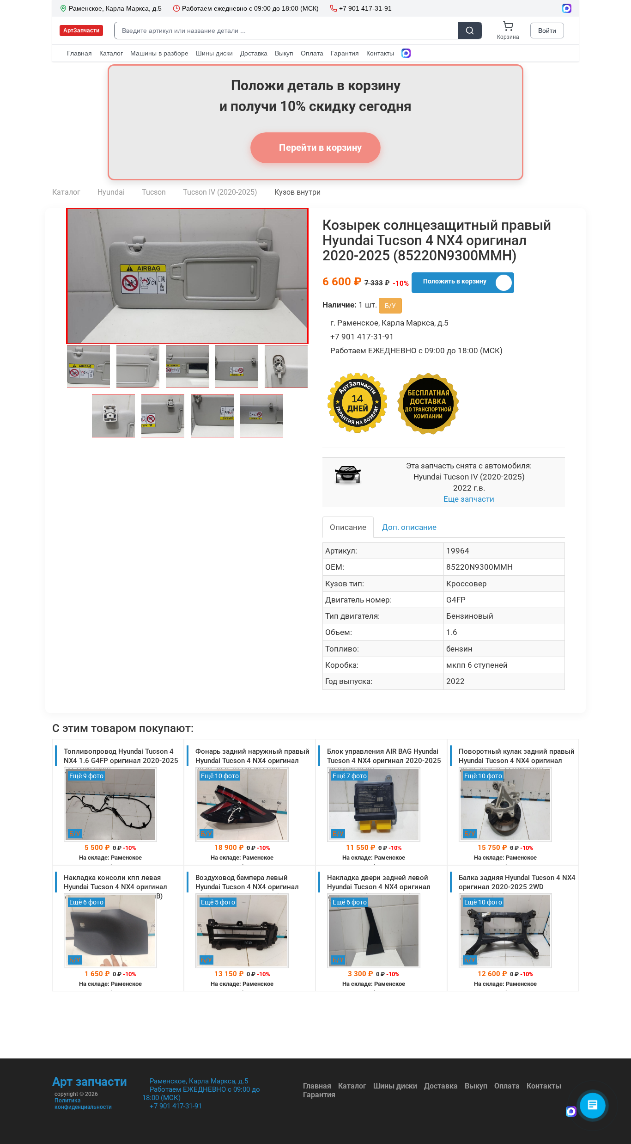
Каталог (352, 1086)
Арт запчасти (89, 1082)
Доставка (441, 1086)
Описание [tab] (348, 527)
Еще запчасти (468, 499)
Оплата (507, 1086)
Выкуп (476, 1086)
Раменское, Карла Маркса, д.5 (199, 1081)
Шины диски (395, 1086)
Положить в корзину (454, 281)
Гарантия (319, 1094)
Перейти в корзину (319, 147)
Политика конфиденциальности (83, 1103)
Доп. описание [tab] (409, 527)
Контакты (544, 1086)
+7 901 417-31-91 (176, 1106)
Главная (317, 1086)
